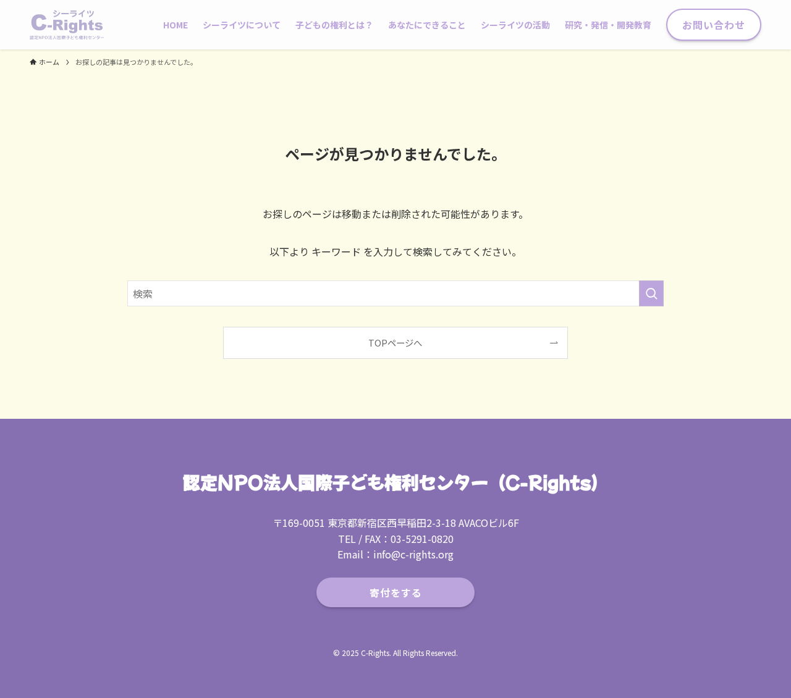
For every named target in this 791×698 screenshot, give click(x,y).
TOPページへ (395, 342)
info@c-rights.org (413, 554)
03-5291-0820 (422, 538)
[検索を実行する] (651, 293)
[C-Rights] (67, 25)
